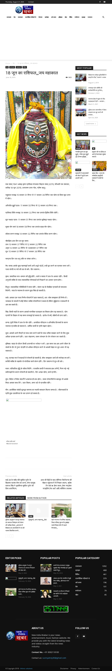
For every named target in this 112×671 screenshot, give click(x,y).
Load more (90, 123)
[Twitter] (30, 83)
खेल (66, 17)
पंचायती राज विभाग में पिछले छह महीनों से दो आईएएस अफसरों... (61, 593)
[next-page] (11, 536)
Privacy (73, 668)
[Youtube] (104, 2)
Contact (31, 2)
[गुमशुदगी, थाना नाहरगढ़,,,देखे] (38, 510)
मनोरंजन (77, 17)
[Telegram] (62, 83)
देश (14, 17)
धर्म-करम (53, 17)
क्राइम (83, 17)
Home (9, 17)
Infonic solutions (26, 668)
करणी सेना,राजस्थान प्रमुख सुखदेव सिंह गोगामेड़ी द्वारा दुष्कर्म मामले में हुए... (62, 567)
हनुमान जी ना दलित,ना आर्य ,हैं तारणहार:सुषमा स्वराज (99, 154)
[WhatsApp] (43, 83)
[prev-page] (7, 536)
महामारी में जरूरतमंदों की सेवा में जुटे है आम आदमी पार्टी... (82, 175)
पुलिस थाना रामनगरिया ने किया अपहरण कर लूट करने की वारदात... (97, 112)
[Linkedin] (49, 83)
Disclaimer (64, 668)
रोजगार (40, 17)
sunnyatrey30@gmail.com (54, 658)
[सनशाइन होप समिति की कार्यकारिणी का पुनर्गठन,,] (80, 90)
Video (90, 17)
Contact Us (96, 668)
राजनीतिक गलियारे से (30, 17)
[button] (103, 17)
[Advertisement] (56, 41)
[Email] (55, 83)
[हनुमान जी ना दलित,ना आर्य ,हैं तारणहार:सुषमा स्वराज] (99, 145)
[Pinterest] (37, 83)
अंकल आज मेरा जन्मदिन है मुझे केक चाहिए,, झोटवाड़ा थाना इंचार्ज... (62, 580)
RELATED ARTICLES (15, 498)
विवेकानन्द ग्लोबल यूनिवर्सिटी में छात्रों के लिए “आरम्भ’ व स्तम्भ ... (97, 77)
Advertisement (83, 668)
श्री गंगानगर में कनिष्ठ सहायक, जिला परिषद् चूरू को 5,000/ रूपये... (27, 591)
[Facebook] (100, 2)
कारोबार (47, 17)
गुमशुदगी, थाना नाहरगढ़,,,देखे (37, 520)
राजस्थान (20, 17)
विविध (70, 17)
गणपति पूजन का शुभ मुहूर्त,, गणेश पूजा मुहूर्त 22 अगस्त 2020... (82, 154)
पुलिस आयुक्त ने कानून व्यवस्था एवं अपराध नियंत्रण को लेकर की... (26, 567)
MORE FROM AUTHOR (36, 498)
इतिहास (60, 17)
